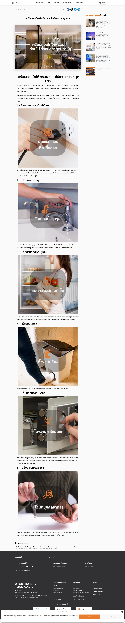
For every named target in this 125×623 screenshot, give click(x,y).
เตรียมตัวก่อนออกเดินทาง (25, 549)
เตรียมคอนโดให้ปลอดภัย (63, 547)
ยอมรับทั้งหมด (89, 617)
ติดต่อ (95, 582)
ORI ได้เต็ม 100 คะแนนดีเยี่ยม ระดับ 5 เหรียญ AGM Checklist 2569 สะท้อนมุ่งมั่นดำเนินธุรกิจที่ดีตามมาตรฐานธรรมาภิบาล (103, 46)
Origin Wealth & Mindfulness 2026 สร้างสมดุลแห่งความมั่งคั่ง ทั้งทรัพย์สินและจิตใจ (102, 35)
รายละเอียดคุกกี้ (111, 617)
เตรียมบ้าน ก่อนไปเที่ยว (39, 549)
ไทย (102, 3)
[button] (121, 612)
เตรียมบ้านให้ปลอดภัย (51, 549)
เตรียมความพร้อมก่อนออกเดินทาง (47, 547)
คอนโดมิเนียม (34, 547)
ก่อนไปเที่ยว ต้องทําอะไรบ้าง (23, 547)
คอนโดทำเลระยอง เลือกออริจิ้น (103, 68)
